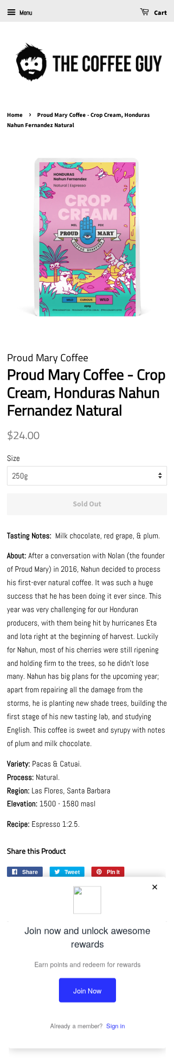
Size (13, 458)
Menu (25, 12)
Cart (160, 13)
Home (15, 115)
